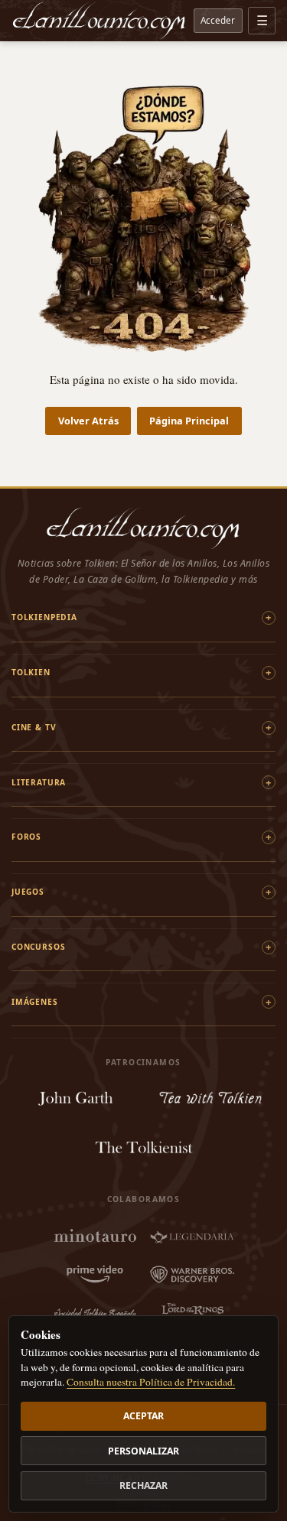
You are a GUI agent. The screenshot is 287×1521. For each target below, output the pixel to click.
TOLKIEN (31, 672)
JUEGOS (27, 891)
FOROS (26, 836)
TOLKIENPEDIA (44, 617)
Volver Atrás (88, 420)
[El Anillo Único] (99, 20)
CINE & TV (33, 727)
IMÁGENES (34, 1001)
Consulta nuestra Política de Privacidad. (151, 1382)
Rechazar (143, 1485)
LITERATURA (38, 782)
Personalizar (143, 1451)
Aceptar (143, 1415)
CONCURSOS (38, 946)
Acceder (218, 20)
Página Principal (189, 420)
